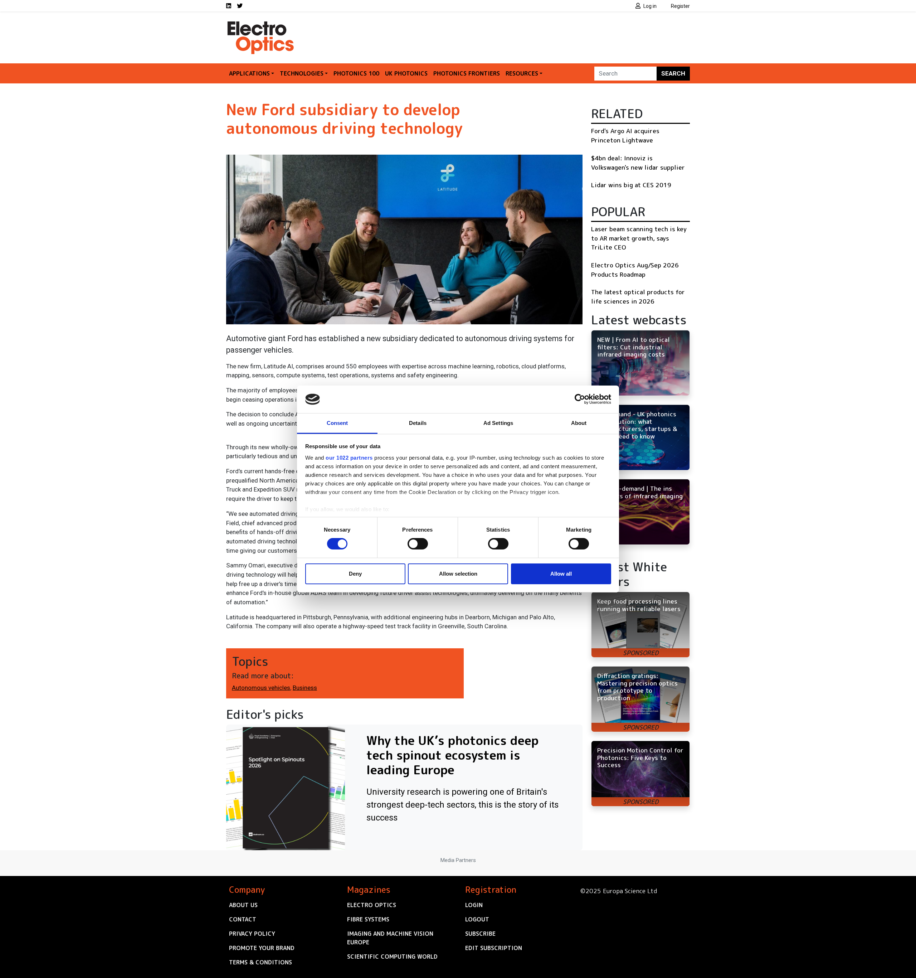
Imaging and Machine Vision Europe (390, 938)
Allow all (561, 574)
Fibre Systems (368, 919)
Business (305, 687)
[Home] (261, 24)
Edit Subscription (493, 948)
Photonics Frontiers (466, 73)
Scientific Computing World (392, 956)
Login (474, 905)
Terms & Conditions (260, 962)
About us (243, 905)
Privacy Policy (252, 934)
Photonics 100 (356, 73)
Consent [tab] (337, 423)
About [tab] (579, 423)
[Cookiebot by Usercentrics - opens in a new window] (580, 399)
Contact (242, 919)
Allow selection (458, 574)
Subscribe (480, 934)
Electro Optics (371, 905)
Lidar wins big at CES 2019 (631, 185)
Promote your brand (261, 948)
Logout (477, 919)
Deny (355, 574)
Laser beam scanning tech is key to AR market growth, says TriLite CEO (639, 238)
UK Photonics (406, 73)
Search (673, 73)
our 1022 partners (349, 458)
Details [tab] (418, 423)
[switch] (418, 543)
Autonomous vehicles (261, 687)
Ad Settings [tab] (498, 423)
